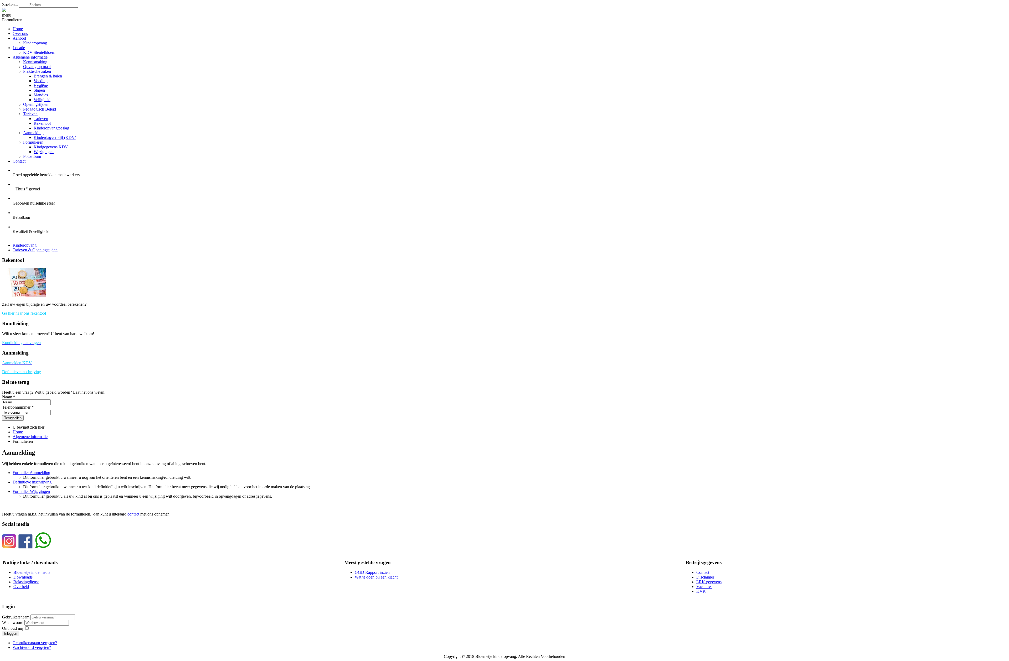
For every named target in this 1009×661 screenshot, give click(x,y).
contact (133, 514)
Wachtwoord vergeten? (32, 647)
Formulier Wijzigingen (31, 491)
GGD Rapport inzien (372, 572)
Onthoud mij (12, 628)
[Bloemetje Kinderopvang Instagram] (9, 547)
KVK (701, 591)
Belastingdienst (26, 582)
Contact (702, 572)
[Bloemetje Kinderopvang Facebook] (25, 547)
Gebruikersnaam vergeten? (35, 643)
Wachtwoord (13, 622)
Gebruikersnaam (15, 617)
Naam (7, 397)
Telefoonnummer (16, 407)
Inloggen (10, 634)
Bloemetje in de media (31, 572)
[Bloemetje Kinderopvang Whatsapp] (43, 547)
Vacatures (704, 586)
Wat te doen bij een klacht (376, 577)
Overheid (21, 586)
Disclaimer (705, 577)
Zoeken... (10, 4)
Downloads (23, 577)
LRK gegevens (709, 582)
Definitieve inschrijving (21, 371)
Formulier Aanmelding (31, 472)
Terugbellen (13, 418)
